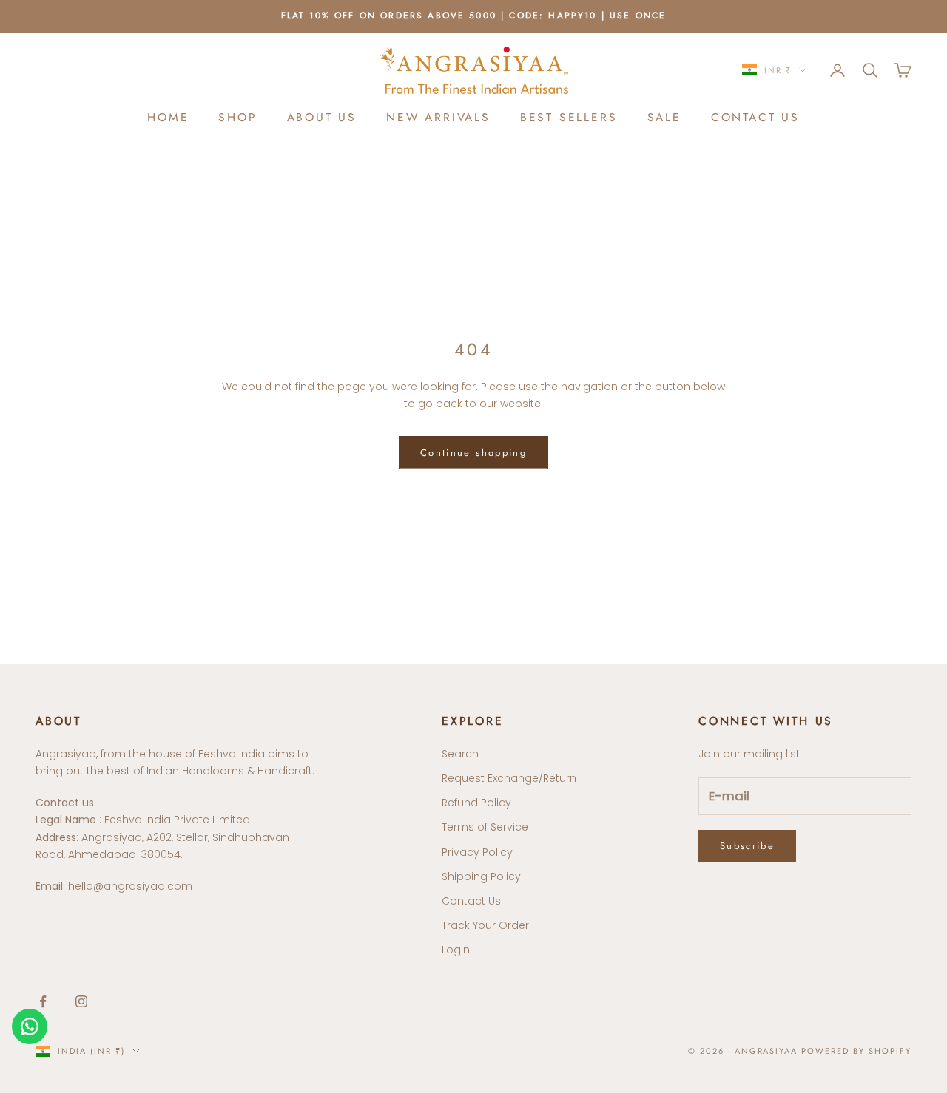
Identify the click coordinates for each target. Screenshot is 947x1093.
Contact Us (471, 900)
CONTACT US (755, 117)
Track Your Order (485, 925)
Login (456, 949)
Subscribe (747, 846)
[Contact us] (29, 1026)
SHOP (237, 117)
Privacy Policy (477, 852)
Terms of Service (485, 827)
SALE (664, 117)
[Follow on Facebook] (43, 1001)
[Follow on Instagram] (81, 1001)
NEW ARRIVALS (438, 117)
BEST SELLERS (569, 117)
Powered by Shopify (856, 1051)
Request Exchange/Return (509, 778)
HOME (168, 117)
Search (460, 753)
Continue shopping (473, 453)
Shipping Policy (481, 876)
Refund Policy (476, 802)
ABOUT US (322, 117)
